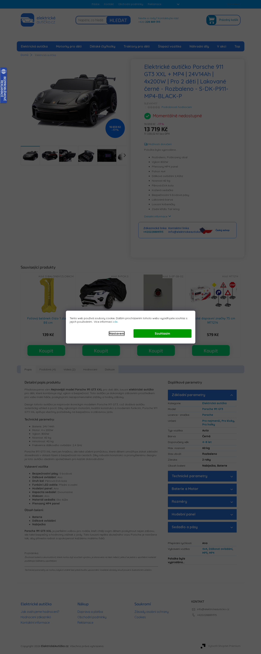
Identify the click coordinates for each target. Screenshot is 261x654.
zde (115, 321)
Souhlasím (162, 333)
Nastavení (116, 333)
